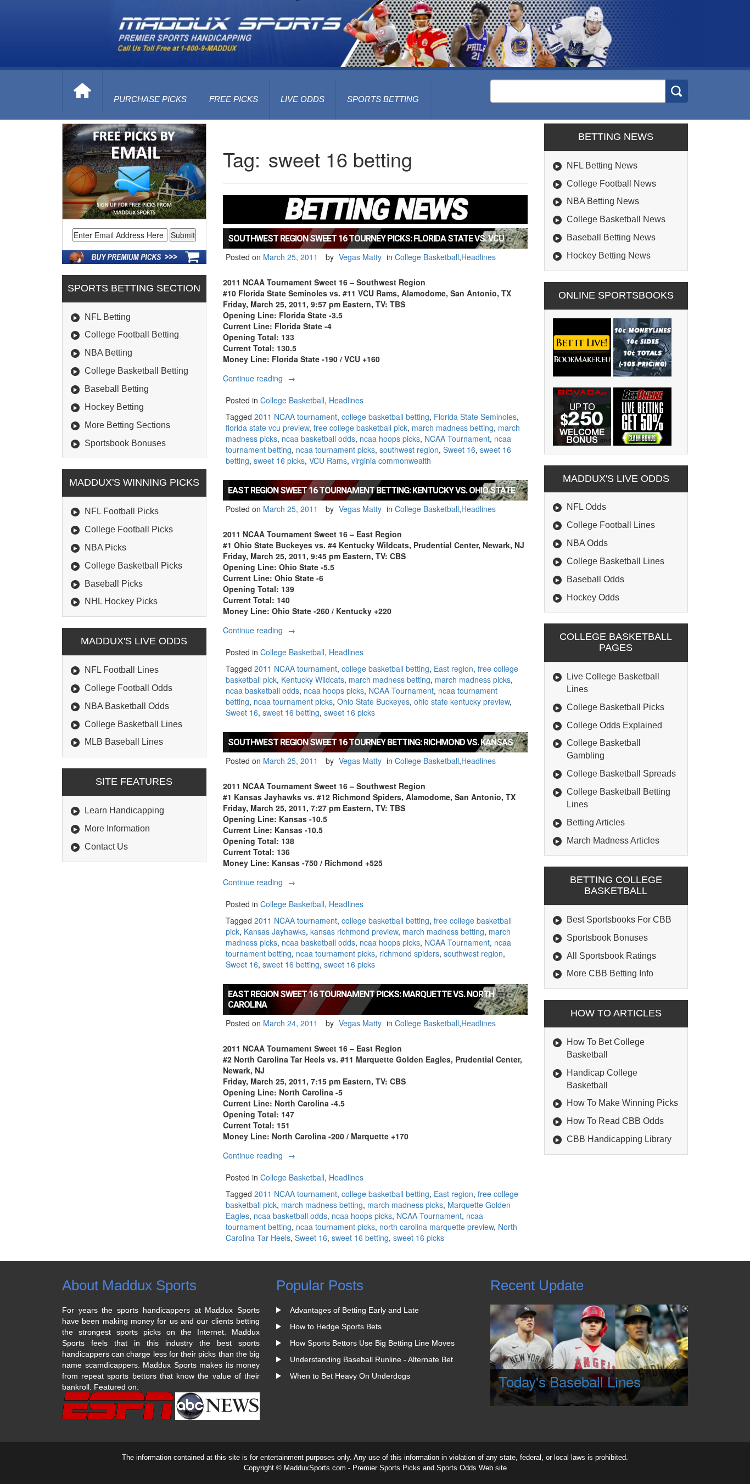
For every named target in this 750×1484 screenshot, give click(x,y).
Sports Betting (383, 99)
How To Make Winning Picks (622, 1103)
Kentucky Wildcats (312, 679)
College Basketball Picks (133, 565)
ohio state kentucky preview (462, 701)
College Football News (611, 183)
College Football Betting (132, 334)
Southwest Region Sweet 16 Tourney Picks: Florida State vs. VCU (366, 238)
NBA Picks (105, 547)
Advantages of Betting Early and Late (354, 1310)
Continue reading (260, 378)
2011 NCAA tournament (295, 416)
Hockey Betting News (609, 255)
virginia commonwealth (391, 460)
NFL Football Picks (122, 511)
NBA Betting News (603, 201)
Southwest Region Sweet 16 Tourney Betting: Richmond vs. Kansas (370, 742)
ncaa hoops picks (390, 438)
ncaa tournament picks (335, 449)
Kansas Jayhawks (275, 931)
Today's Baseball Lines (570, 1381)
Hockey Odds (593, 597)
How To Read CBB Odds (615, 1121)
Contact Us (106, 846)
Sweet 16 (459, 449)
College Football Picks (129, 529)
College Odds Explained (614, 725)
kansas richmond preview (354, 931)
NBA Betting (108, 352)
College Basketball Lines (133, 724)
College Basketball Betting (136, 370)
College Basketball (427, 256)
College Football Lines (611, 525)
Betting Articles (596, 822)
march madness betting (453, 427)
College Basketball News (616, 219)
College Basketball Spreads (621, 773)
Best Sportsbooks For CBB (619, 919)
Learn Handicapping (124, 810)
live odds (302, 99)
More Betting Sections (127, 425)
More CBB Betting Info (610, 973)
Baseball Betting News (611, 237)
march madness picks (473, 679)
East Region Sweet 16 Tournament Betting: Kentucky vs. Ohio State (371, 490)
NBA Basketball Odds (127, 706)
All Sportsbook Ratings (611, 955)
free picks (233, 99)
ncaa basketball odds (318, 438)
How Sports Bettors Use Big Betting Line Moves (372, 1343)
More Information (117, 828)
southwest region (409, 449)
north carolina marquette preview (436, 1226)
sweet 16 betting (291, 712)
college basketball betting (385, 416)
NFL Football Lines (122, 669)
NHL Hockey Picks (121, 601)
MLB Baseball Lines (124, 741)
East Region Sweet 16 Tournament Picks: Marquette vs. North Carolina (361, 999)
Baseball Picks (114, 583)
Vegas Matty (360, 256)
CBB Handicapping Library (619, 1139)
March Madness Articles (613, 840)
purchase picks (150, 99)
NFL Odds (586, 506)
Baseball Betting (117, 389)
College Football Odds (128, 688)
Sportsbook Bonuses (125, 443)
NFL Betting (108, 317)
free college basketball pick (360, 427)
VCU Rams (328, 460)
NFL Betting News (602, 165)
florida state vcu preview (267, 427)
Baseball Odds (595, 579)
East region (453, 668)
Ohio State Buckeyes (373, 701)
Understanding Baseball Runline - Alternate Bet (371, 1359)
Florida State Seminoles (475, 416)
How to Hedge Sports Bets (336, 1326)
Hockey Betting (114, 407)
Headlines (478, 256)
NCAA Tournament (457, 438)
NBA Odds (587, 543)
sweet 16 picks (279, 460)
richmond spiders (409, 953)
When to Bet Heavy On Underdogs (350, 1375)
